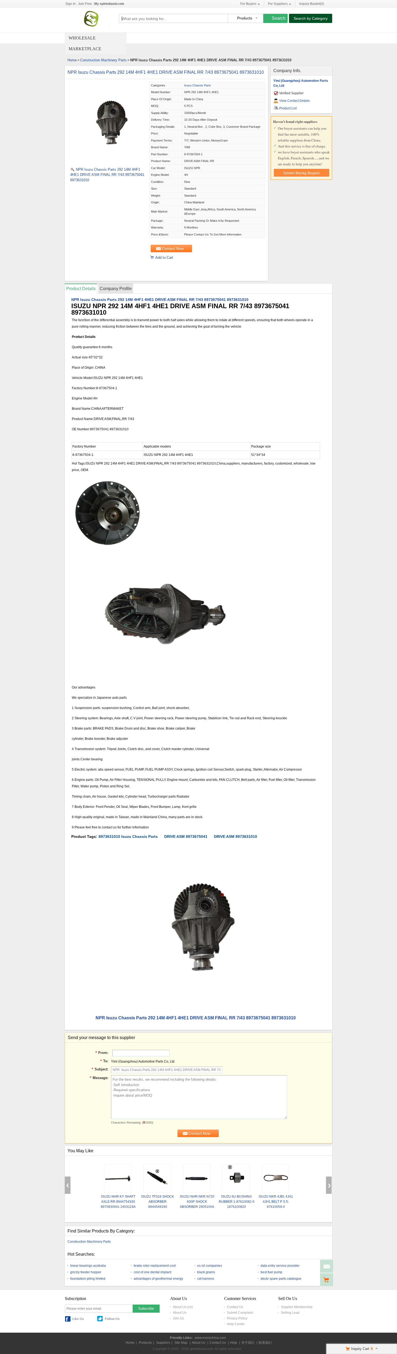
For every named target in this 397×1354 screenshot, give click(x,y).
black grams (206, 1272)
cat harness (205, 1279)
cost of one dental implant (152, 1272)
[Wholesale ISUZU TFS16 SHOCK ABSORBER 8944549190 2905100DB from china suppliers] (157, 1178)
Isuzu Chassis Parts (197, 85)
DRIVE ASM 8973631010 (235, 836)
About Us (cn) (183, 1307)
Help (233, 1343)
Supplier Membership (296, 1307)
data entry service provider (280, 1266)
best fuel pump (271, 1272)
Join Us (178, 1318)
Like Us (78, 1319)
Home (72, 60)
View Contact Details (294, 101)
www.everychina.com (210, 1338)
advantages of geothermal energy (158, 1279)
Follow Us (112, 1319)
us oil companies (209, 1266)
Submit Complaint (240, 1313)
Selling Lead (290, 1313)
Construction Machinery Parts (103, 60)
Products (145, 1343)
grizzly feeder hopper (85, 1272)
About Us (179, 1313)
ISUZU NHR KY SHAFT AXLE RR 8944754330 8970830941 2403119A (118, 1202)
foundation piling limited (87, 1279)
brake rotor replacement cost (155, 1266)
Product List (288, 108)
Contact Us (235, 1307)
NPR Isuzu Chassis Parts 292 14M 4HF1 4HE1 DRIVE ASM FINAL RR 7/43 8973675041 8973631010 (166, 72)
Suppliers (163, 1343)
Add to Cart (164, 258)
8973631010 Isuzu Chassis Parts (128, 836)
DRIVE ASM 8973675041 (185, 836)
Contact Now (173, 248)
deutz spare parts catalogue (281, 1279)
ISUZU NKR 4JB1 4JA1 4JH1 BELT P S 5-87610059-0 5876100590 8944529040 (276, 1207)
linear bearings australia (88, 1266)
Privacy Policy (237, 1318)
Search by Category (311, 18)
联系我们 (265, 1343)
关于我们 (247, 1343)
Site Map (180, 1343)
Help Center (236, 1324)
